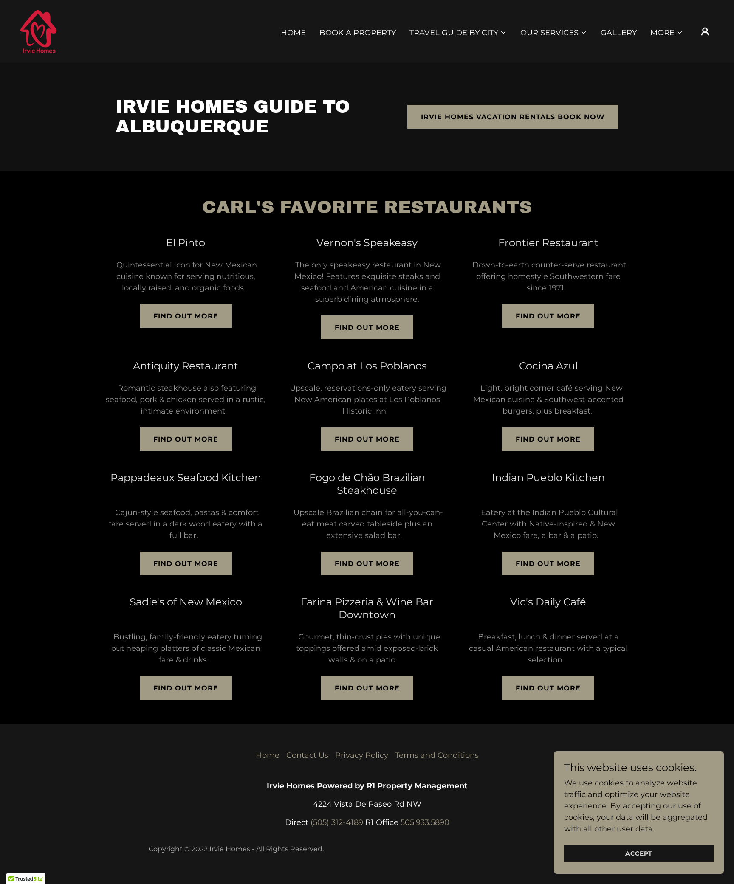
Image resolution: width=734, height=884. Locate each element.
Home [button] (267, 755)
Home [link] (293, 32)
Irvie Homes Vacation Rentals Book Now (513, 117)
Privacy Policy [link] (361, 755)
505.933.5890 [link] (425, 822)
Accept (638, 853)
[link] (38, 31)
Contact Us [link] (307, 755)
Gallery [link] (619, 32)
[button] (458, 33)
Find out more (185, 316)
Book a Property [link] (357, 32)
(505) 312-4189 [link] (337, 822)
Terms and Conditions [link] (437, 755)
